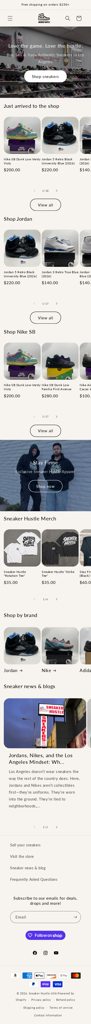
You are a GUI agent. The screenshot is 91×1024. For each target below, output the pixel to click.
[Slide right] (56, 190)
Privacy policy (41, 999)
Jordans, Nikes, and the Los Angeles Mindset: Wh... (41, 758)
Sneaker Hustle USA (43, 993)
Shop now (45, 486)
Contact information (48, 1015)
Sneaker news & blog (28, 868)
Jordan (10, 670)
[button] (10, 18)
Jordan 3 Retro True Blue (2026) (60, 274)
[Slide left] (34, 190)
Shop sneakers (45, 76)
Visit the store (22, 856)
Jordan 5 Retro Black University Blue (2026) (58, 161)
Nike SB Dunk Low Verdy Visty (22, 161)
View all (45, 205)
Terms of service (61, 1007)
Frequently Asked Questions (34, 879)
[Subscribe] (75, 917)
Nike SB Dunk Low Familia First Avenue (57, 387)
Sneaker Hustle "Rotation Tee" (15, 574)
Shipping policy (34, 1007)
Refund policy (65, 999)
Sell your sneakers (25, 845)
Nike (46, 670)
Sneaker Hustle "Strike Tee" (58, 574)
